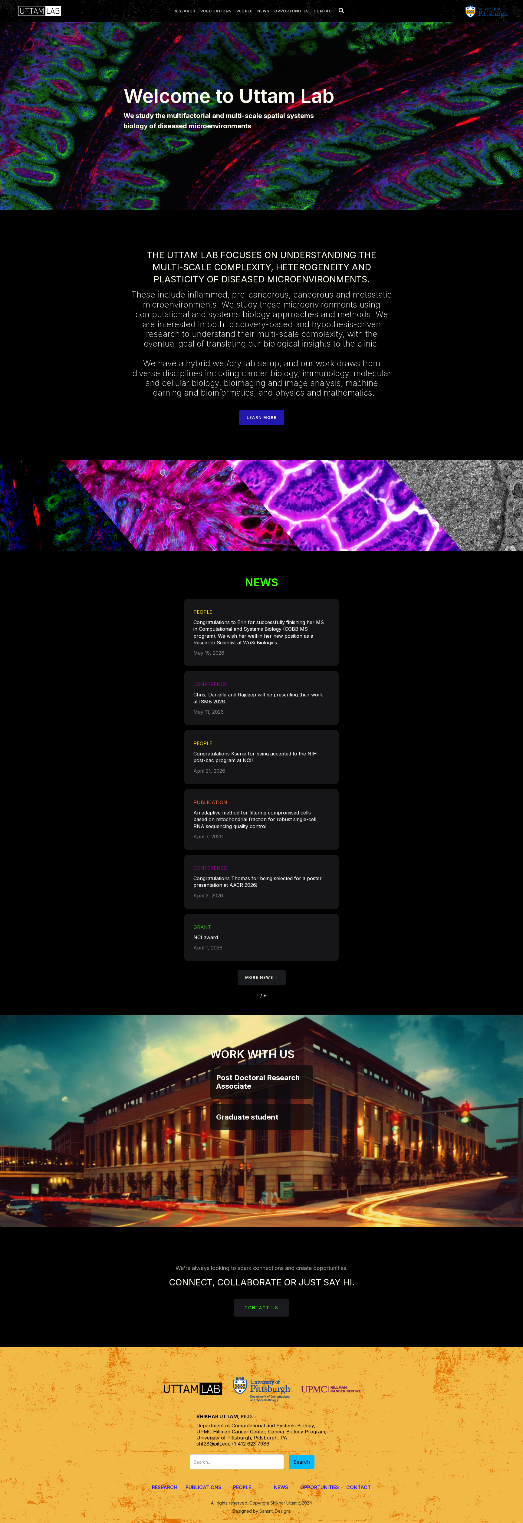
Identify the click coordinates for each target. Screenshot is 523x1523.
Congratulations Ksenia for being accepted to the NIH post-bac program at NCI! (255, 757)
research (184, 11)
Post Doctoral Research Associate (258, 1081)
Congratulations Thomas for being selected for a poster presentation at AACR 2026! (257, 881)
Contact (324, 11)
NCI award (205, 937)
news (263, 11)
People (242, 1487)
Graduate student (247, 1117)
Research (164, 1487)
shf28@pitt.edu (213, 1444)
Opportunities (291, 11)
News (281, 1487)
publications (216, 11)
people (244, 11)
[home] (38, 11)
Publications (203, 1487)
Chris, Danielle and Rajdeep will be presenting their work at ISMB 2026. (258, 698)
